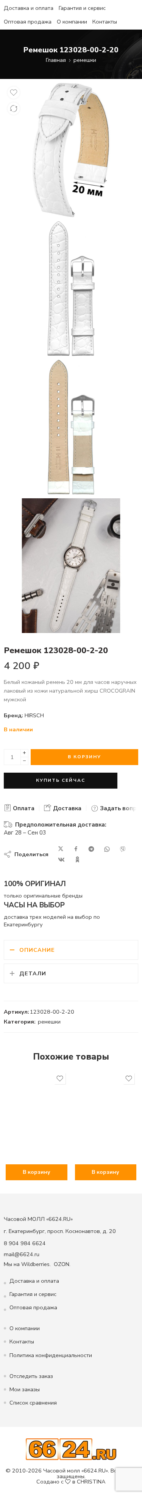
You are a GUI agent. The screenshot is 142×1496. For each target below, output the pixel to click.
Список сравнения (33, 1402)
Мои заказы (24, 1389)
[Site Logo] (71, 1449)
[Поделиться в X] (61, 849)
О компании (72, 21)
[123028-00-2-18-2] (71, 427)
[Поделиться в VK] (61, 859)
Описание (37, 950)
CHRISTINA (91, 1481)
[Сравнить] (14, 108)
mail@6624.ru (21, 1254)
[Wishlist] (14, 93)
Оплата (22, 808)
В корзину (84, 757)
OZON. (62, 1264)
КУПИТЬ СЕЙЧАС (60, 780)
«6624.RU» (94, 1470)
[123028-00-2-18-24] (71, 288)
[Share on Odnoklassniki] (77, 859)
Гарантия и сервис (82, 8)
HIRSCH (34, 715)
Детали (32, 973)
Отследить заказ (31, 1376)
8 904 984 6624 (25, 1243)
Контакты (104, 21)
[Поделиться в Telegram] (91, 849)
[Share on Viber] (123, 849)
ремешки (84, 60)
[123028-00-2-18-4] (71, 565)
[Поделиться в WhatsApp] (107, 849)
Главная (56, 60)
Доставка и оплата (28, 8)
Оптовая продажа (27, 21)
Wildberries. (36, 1264)
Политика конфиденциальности (50, 1355)
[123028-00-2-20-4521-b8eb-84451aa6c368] (71, 150)
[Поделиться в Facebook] (76, 849)
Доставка (66, 808)
